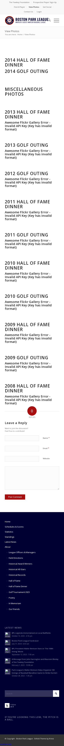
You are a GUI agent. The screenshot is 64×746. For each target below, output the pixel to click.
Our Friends (14, 609)
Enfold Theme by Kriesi (44, 738)
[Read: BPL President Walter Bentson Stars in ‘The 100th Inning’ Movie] (7, 650)
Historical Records (17, 575)
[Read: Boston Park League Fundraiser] (7, 642)
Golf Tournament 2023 (19, 592)
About (7, 546)
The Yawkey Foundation (19, 2)
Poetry (12, 597)
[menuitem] (19, 2)
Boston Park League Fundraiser (25, 641)
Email (46, 448)
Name (46, 438)
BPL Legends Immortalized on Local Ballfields (31, 633)
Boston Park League (24, 738)
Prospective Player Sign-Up (45, 2)
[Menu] (55, 20)
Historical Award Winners (20, 563)
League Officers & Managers (22, 552)
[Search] (48, 20)
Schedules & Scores (14, 526)
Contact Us (28, 11)
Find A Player (19, 7)
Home (7, 521)
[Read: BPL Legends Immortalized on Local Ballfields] (7, 635)
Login (39, 11)
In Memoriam (15, 603)
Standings (9, 536)
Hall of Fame (14, 580)
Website (46, 458)
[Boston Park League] (26, 20)
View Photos (34, 7)
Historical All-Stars (17, 569)
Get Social (47, 7)
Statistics (9, 531)
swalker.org (5, 744)
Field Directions (16, 558)
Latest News (10, 541)
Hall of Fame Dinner (18, 586)
